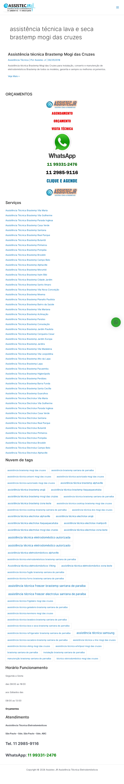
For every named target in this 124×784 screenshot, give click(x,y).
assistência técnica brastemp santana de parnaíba (89, 496)
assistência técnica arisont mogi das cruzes (29, 476)
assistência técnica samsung (95, 633)
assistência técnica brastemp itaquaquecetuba (76, 489)
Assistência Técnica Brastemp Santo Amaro (28, 284)
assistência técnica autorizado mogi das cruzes (31, 483)
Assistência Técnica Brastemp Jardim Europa (28, 339)
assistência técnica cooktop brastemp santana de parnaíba (37, 510)
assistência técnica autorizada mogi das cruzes (80, 476)
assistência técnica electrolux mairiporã (85, 523)
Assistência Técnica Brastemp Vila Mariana (27, 309)
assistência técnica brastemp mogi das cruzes (33, 496)
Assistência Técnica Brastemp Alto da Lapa (28, 358)
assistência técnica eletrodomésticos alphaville (33, 552)
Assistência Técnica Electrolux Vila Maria (26, 398)
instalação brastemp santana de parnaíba (64, 652)
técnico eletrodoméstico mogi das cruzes (77, 658)
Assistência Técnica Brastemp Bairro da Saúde (29, 304)
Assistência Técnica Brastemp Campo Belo (27, 260)
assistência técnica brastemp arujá (26, 489)
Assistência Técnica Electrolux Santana (25, 418)
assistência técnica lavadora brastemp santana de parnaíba (37, 619)
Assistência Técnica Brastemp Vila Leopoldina (29, 354)
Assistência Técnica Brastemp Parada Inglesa (29, 220)
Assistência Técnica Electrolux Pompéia (26, 438)
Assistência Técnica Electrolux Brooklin (25, 443)
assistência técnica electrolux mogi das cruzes (33, 529)
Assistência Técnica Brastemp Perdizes (25, 378)
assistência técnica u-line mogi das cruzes (94, 640)
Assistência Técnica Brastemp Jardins (25, 344)
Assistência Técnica (18, 60)
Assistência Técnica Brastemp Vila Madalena (28, 349)
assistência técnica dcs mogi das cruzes (92, 510)
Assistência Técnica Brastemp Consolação (27, 324)
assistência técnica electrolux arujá (74, 516)
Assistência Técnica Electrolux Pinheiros (26, 433)
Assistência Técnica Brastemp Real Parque (27, 235)
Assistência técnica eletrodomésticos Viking (32, 565)
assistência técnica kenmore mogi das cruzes (30, 613)
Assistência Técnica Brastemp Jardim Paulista (29, 329)
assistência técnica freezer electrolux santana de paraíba (47, 594)
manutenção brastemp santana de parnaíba (29, 658)
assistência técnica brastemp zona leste (29, 503)
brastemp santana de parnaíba (22, 652)
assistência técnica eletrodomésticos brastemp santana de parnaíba (41, 559)
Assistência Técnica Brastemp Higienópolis (27, 373)
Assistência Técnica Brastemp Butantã (25, 240)
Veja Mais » (14, 75)
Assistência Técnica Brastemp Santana (25, 230)
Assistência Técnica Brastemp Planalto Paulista (30, 299)
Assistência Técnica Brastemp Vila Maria (26, 210)
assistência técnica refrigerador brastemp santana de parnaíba (38, 633)
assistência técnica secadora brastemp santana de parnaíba (37, 640)
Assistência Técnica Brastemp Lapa (24, 363)
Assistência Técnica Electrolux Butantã (25, 428)
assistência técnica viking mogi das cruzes (28, 646)
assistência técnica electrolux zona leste (85, 529)
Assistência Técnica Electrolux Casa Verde (27, 413)
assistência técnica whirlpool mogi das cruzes (79, 646)
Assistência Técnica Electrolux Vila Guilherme (28, 403)
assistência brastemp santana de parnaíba (72, 470)
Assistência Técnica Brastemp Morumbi (25, 269)
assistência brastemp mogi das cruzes (26, 470)
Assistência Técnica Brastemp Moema (25, 294)
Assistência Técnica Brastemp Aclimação (26, 314)
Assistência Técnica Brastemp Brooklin (25, 255)
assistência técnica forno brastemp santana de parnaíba (35, 578)
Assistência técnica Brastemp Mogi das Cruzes (51, 54)
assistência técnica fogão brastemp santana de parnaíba (35, 572)
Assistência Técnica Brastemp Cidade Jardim (28, 279)
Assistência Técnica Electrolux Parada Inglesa (29, 408)
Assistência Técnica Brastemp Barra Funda (27, 383)
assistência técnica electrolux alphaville (29, 516)
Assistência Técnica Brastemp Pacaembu (27, 368)
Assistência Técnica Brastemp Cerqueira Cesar (29, 334)
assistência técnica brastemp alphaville (82, 483)
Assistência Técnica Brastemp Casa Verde (27, 225)
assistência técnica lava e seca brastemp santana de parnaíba (38, 625)
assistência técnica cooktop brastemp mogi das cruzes (84, 503)
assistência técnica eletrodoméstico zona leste (86, 565)
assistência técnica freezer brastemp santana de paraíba (47, 585)
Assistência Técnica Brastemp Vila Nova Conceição (32, 289)
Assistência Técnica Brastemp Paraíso (25, 319)
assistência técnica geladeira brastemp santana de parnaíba (37, 607)
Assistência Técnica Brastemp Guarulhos (26, 393)
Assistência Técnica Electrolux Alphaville (26, 452)
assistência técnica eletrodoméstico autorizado (39, 545)
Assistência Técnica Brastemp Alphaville (26, 265)
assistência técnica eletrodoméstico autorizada (39, 537)
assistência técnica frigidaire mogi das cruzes (30, 601)
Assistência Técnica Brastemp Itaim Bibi (26, 274)
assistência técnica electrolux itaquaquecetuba (33, 523)
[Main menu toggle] (117, 7)
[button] (116, 322)
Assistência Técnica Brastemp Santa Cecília (28, 388)
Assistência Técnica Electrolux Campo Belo (27, 447)
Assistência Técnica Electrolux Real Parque (27, 423)
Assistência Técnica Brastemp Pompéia (25, 250)
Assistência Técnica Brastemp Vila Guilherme (28, 215)
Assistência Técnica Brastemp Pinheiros (26, 245)
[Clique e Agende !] (62, 148)
